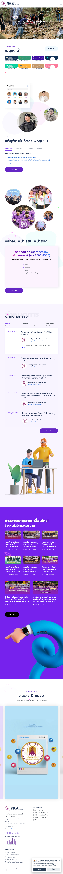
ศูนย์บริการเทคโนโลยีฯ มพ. (14, 862)
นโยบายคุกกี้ (16, 870)
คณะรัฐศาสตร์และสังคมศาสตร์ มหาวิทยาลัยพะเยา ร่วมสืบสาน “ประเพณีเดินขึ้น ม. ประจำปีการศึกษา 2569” (44, 599)
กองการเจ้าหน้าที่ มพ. (13, 855)
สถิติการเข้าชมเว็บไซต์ (13, 836)
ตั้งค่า (54, 865)
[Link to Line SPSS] (10, 833)
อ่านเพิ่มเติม (51, 49)
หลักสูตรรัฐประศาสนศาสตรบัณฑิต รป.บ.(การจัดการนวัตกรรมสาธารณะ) (29, 160)
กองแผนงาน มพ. (11, 860)
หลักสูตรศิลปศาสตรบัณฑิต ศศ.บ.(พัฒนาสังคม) (21, 163)
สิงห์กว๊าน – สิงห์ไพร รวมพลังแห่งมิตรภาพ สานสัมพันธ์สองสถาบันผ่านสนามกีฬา (49, 569)
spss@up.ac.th (12, 829)
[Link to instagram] (15, 833)
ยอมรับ (39, 869)
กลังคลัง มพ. (10, 857)
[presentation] (10, 59)
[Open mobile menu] (61, 4)
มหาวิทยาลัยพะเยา (11, 852)
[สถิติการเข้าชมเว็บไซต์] (10, 841)
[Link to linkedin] (18, 833)
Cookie (9, 870)
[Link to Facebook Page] (7, 833)
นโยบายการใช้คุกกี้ (44, 863)
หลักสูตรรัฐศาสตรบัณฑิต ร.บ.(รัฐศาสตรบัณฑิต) (22, 157)
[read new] (31, 23)
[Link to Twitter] (12, 833)
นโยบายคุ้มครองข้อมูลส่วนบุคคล (28, 870)
